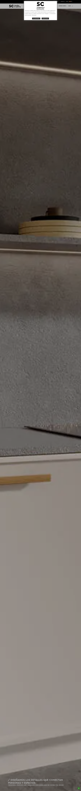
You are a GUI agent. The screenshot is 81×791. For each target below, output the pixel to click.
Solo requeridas (36, 18)
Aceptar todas (45, 18)
